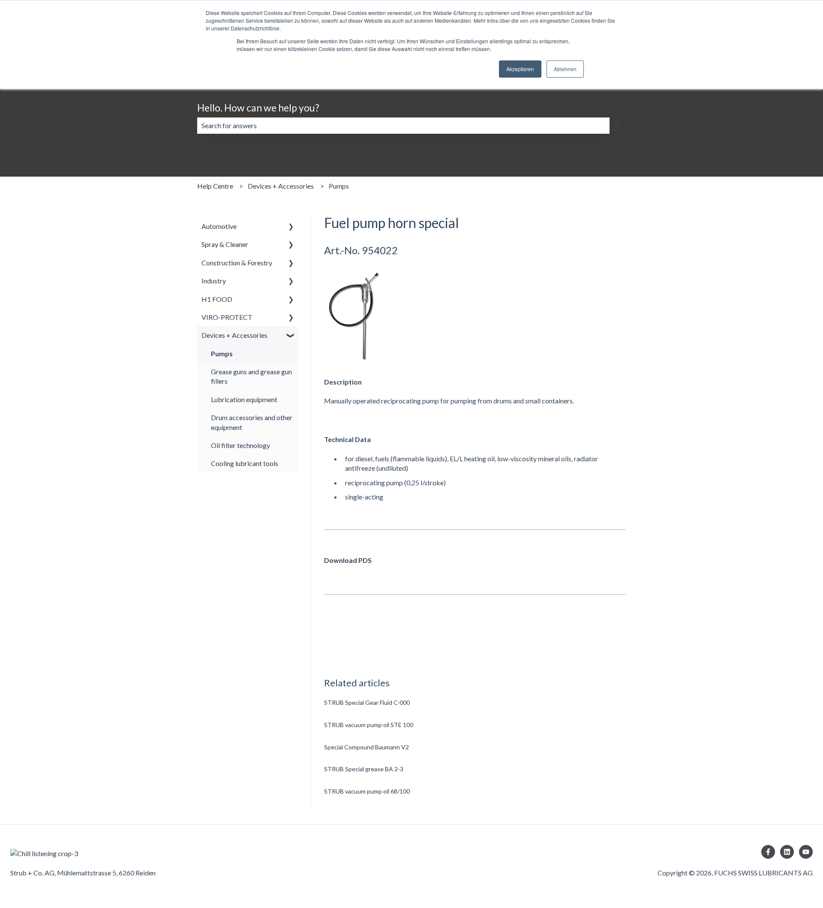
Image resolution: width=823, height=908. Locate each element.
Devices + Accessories (281, 186)
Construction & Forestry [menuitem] (236, 263)
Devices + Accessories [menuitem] (234, 335)
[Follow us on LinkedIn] (787, 852)
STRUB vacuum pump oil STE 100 (368, 724)
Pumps (339, 186)
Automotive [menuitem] (219, 226)
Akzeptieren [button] (520, 68)
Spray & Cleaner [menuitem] (224, 244)
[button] (291, 227)
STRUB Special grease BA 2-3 (363, 769)
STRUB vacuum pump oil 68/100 (367, 791)
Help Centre (215, 186)
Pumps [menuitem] (222, 353)
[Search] (618, 125)
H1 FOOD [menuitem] (216, 299)
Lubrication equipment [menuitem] (244, 399)
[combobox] (403, 125)
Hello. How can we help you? (258, 108)
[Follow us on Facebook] (768, 852)
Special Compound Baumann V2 (366, 747)
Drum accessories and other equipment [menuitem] (251, 422)
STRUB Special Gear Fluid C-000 (367, 702)
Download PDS (348, 560)
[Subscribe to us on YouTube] (806, 852)
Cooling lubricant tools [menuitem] (244, 463)
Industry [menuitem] (213, 281)
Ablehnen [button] (565, 68)
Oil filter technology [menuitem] (240, 445)
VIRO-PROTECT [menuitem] (226, 317)
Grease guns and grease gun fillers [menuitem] (251, 376)
